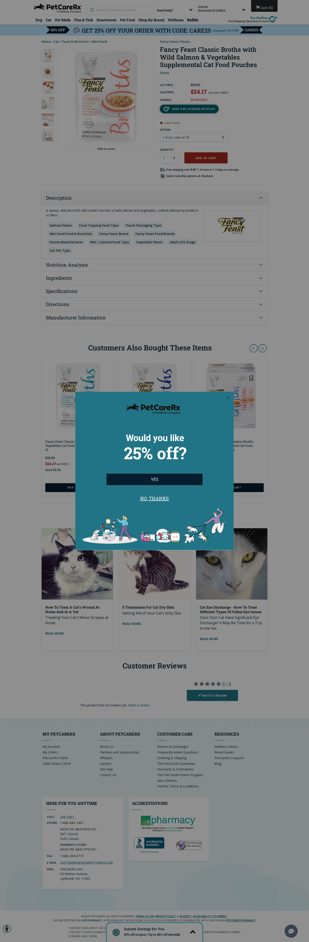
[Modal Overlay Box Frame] (154, 471)
